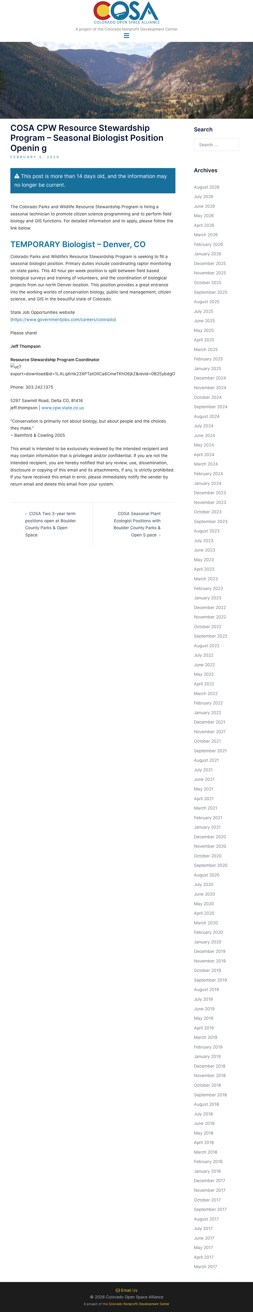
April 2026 (204, 225)
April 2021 (204, 798)
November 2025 (210, 272)
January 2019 (207, 1056)
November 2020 (210, 846)
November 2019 (210, 961)
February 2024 (208, 473)
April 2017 (204, 1257)
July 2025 (203, 311)
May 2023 (204, 559)
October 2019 (207, 970)
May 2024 (204, 444)
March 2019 (205, 1037)
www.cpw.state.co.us (63, 407)
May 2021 (203, 789)
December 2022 (210, 607)
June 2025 (204, 320)
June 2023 (204, 550)
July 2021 (203, 769)
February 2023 (208, 588)
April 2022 (204, 683)
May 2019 (203, 1018)
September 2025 (210, 292)
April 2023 (204, 569)
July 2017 (203, 1228)
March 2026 (206, 234)
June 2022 (204, 664)
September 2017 (210, 1209)
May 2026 (204, 215)
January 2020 (207, 941)
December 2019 (210, 951)
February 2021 (208, 817)
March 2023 (206, 578)
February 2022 (208, 702)
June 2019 (204, 1008)
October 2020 (208, 855)
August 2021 (206, 760)
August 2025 (206, 301)
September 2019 (210, 980)
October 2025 (207, 282)
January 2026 (207, 253)
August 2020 (207, 875)
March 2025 (206, 349)
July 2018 (203, 1113)
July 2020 (203, 884)
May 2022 (204, 674)
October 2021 (207, 741)
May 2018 (203, 1133)
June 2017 (204, 1238)
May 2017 (203, 1247)
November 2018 (210, 1075)
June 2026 (204, 206)
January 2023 (207, 597)
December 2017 (209, 1180)
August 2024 (207, 416)
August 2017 (206, 1219)
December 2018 (209, 1066)
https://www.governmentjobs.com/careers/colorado (63, 319)
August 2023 (207, 530)
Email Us (128, 1290)
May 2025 (204, 330)
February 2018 (208, 1161)
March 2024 (206, 464)
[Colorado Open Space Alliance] (126, 13)
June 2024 (204, 435)
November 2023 (210, 502)
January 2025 (207, 368)
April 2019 (204, 1027)
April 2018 (204, 1142)
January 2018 (207, 1171)
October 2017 (207, 1199)
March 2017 (205, 1266)
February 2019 (208, 1047)
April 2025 (204, 339)
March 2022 (206, 693)
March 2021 (205, 808)
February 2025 (208, 358)
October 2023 (208, 511)
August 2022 (206, 645)
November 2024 (210, 387)
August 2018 (206, 1104)
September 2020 (211, 865)
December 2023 (210, 492)
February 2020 (208, 932)
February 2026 (208, 244)
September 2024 (211, 406)
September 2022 (210, 636)
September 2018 (210, 1094)
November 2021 (210, 731)
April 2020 (204, 913)
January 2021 (207, 827)
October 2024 (208, 397)
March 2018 (205, 1152)
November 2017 (210, 1190)
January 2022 (207, 712)
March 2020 (206, 922)
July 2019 (203, 999)
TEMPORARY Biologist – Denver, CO (78, 244)
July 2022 (203, 655)
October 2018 (207, 1085)
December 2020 (210, 836)
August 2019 (206, 989)
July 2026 (203, 196)
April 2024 (204, 454)
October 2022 (207, 626)
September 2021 (210, 750)
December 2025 (210, 263)
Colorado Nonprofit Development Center (139, 1304)
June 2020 (204, 894)
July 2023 (203, 540)
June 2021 (204, 779)
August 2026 (207, 187)
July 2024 (203, 425)
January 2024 (207, 483)
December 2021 (209, 722)
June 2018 (204, 1123)
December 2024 (210, 378)
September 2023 (211, 521)
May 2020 (204, 903)
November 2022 (210, 616)
